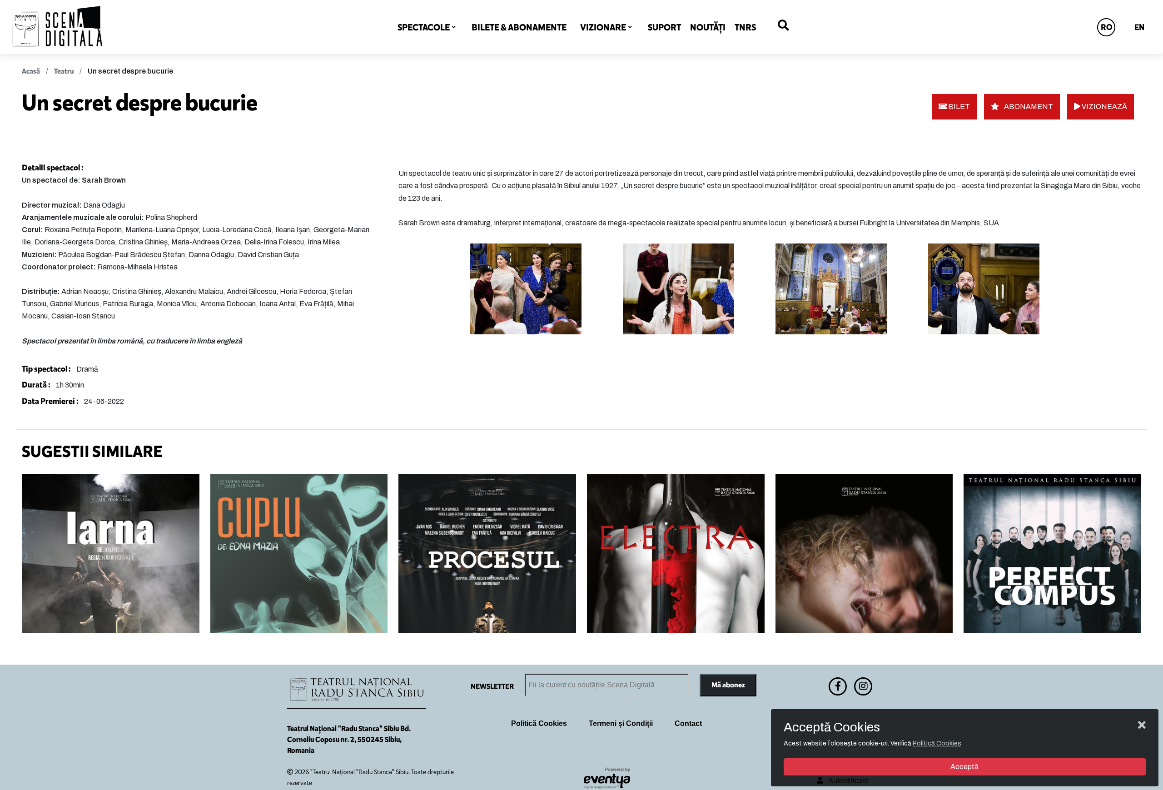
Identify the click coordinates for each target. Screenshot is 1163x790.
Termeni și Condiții (621, 723)
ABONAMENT (1028, 106)
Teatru (64, 71)
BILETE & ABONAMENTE (519, 27)
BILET (958, 106)
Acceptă (964, 766)
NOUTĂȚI (708, 27)
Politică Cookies (539, 723)
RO (1107, 27)
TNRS (745, 27)
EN (1139, 27)
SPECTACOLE (424, 27)
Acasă (31, 71)
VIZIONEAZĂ (1103, 106)
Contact (688, 723)
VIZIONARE (603, 27)
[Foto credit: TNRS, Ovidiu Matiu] (541, 288)
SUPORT (664, 27)
